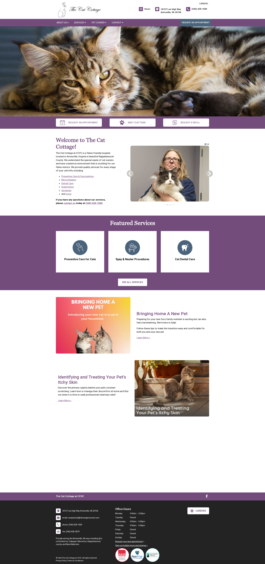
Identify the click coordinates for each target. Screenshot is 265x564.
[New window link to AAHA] (122, 555)
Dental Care (67, 183)
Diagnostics (67, 186)
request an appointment (83, 122)
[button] (205, 144)
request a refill (190, 122)
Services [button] (79, 22)
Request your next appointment (129, 541)
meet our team (136, 122)
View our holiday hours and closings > (131, 545)
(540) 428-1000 (94, 203)
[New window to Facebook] (206, 497)
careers (201, 510)
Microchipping (68, 179)
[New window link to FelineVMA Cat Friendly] (153, 555)
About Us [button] (62, 22)
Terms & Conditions (75, 561)
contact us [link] (69, 203)
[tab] (165, 205)
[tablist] (169, 205)
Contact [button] (117, 22)
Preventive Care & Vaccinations (77, 176)
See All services (132, 282)
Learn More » (143, 337)
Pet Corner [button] (98, 22)
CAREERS (203, 3)
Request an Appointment (196, 22)
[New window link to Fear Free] (138, 555)
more (68, 194)
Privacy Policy (61, 561)
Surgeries (66, 190)
